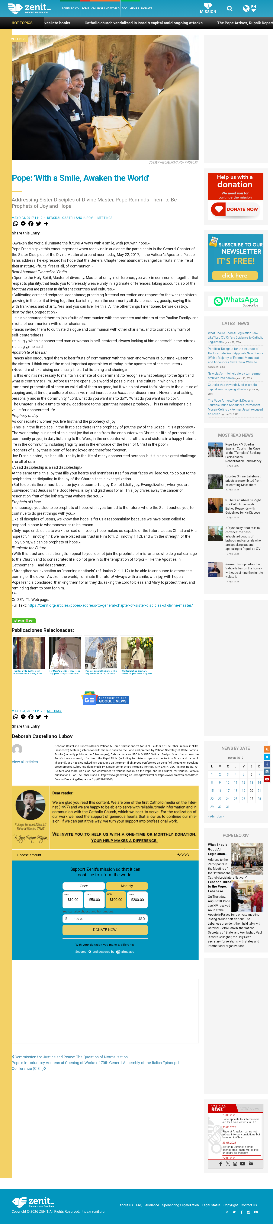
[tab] (222, 1108)
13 (251, 782)
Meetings (18, 39)
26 (243, 798)
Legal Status (211, 1205)
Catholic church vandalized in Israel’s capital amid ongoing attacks (82, 23)
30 (220, 807)
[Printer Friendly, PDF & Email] (24, 620)
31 (227, 807)
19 (243, 790)
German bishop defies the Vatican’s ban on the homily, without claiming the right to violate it (244, 571)
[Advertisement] (105, 1015)
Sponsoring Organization (180, 1205)
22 (212, 798)
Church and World (105, 8)
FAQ (139, 1205)
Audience (152, 1205)
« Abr (211, 816)
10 (227, 782)
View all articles (25, 762)
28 (259, 798)
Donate (146, 8)
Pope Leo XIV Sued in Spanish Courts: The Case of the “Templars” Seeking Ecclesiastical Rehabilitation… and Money (243, 453)
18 (235, 790)
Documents (130, 8)
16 (220, 790)
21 (259, 790)
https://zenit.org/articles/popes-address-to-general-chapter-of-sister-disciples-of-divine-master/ (110, 605)
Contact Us (249, 1205)
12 (243, 782)
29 (212, 807)
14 (259, 782)
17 (227, 790)
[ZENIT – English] (34, 8)
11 (235, 782)
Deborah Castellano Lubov (70, 218)
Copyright (231, 1205)
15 (212, 790)
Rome (85, 8)
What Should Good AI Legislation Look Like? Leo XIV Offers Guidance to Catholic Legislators (235, 337)
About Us (126, 1205)
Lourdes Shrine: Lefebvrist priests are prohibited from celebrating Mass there (243, 480)
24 (227, 798)
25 (235, 798)
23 (220, 798)
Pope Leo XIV (70, 8)
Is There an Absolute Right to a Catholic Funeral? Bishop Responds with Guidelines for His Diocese (243, 506)
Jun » (220, 816)
